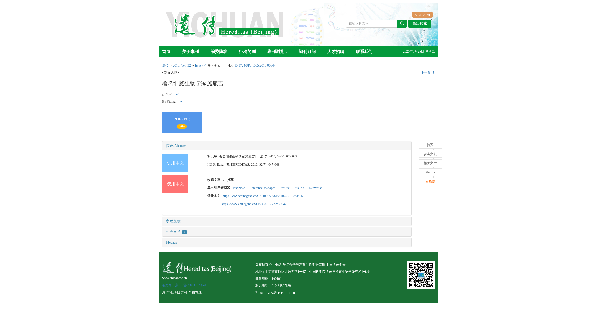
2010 (176, 65)
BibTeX (299, 188)
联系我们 (364, 51)
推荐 (230, 180)
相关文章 (175, 232)
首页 (166, 51)
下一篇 (426, 72)
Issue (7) (200, 65)
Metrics (171, 242)
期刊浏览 (275, 51)
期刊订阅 (307, 51)
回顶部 (430, 181)
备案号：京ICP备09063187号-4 (184, 285)
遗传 (165, 65)
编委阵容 (219, 51)
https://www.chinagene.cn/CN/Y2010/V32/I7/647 (253, 204)
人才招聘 (335, 51)
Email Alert (422, 15)
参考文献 (173, 221)
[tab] (286, 145)
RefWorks (315, 188)
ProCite (285, 188)
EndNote (239, 188)
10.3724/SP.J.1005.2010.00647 (254, 65)
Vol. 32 (186, 65)
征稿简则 (247, 51)
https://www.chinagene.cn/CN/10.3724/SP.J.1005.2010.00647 (263, 196)
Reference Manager (262, 188)
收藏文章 (213, 180)
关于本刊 (190, 51)
